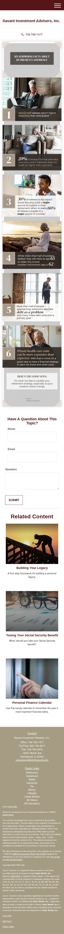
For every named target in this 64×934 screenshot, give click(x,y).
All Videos (32, 800)
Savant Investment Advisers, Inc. (31, 21)
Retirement (32, 772)
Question (11, 469)
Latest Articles (32, 796)
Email (11, 449)
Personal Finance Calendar (32, 702)
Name (11, 429)
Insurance (32, 782)
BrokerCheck (8, 814)
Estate (32, 779)
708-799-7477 (33, 34)
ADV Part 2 (7, 921)
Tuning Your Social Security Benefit (32, 635)
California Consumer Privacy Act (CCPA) (29, 853)
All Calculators (32, 803)
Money (32, 789)
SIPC (18, 876)
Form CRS (12, 806)
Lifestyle (32, 793)
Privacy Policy (8, 926)
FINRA (13, 876)
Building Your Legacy (32, 568)
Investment (32, 776)
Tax (32, 786)
